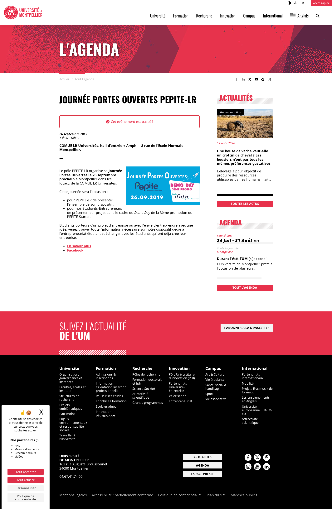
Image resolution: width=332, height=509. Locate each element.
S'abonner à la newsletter (247, 328)
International (273, 15)
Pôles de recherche (146, 374)
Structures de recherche (69, 398)
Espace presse (202, 474)
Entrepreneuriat (180, 401)
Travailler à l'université (67, 437)
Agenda (202, 465)
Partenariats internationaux (252, 376)
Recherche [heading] (142, 368)
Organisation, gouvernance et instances (70, 378)
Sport (209, 394)
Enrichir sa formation (111, 401)
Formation (180, 15)
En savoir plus (79, 246)
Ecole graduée (106, 406)
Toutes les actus (245, 204)
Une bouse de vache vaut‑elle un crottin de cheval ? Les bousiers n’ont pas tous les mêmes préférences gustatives (244, 157)
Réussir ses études (109, 396)
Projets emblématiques (70, 407)
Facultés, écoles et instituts (72, 389)
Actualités (202, 457)
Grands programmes (147, 403)
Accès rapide (321, 3)
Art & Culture (214, 374)
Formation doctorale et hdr (147, 381)
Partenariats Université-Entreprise (178, 387)
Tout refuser (26, 480)
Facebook (75, 250)
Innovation (228, 15)
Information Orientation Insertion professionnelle (111, 387)
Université (157, 15)
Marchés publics (244, 495)
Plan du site (216, 495)
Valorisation (177, 396)
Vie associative (216, 399)
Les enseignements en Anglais (256, 399)
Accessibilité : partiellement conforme (122, 495)
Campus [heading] (213, 368)
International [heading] (254, 368)
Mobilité (248, 383)
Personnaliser (26, 488)
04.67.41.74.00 (70, 476)
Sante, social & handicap (216, 387)
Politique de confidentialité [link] (25, 497)
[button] (256, 79)
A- (304, 2)
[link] (236, 79)
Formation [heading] (106, 368)
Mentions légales (73, 495)
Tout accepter (26, 472)
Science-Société (143, 389)
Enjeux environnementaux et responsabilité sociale (73, 424)
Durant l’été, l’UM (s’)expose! (241, 258)
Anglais (303, 15)
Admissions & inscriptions (106, 376)
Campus (249, 15)
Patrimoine (67, 414)
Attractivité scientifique (140, 396)
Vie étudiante (215, 379)
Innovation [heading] (179, 368)
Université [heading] (69, 368)
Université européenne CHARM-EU (257, 410)
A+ (297, 2)
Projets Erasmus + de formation (257, 390)
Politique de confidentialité (180, 495)
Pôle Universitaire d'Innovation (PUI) (182, 376)
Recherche (204, 15)
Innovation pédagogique (105, 413)
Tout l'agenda (244, 288)
